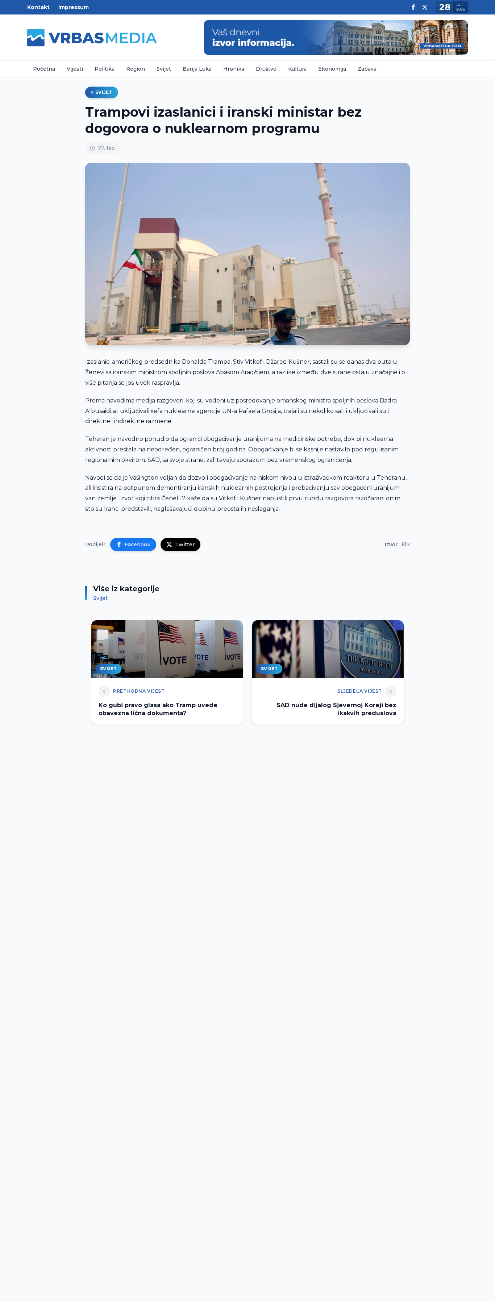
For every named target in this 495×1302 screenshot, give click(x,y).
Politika (105, 69)
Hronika (233, 69)
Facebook (137, 544)
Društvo (266, 69)
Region (135, 69)
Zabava (367, 69)
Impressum (73, 7)
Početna (44, 69)
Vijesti (75, 69)
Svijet (164, 69)
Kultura (297, 69)
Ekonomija (332, 69)
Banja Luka (197, 69)
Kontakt (38, 7)
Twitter (185, 544)
